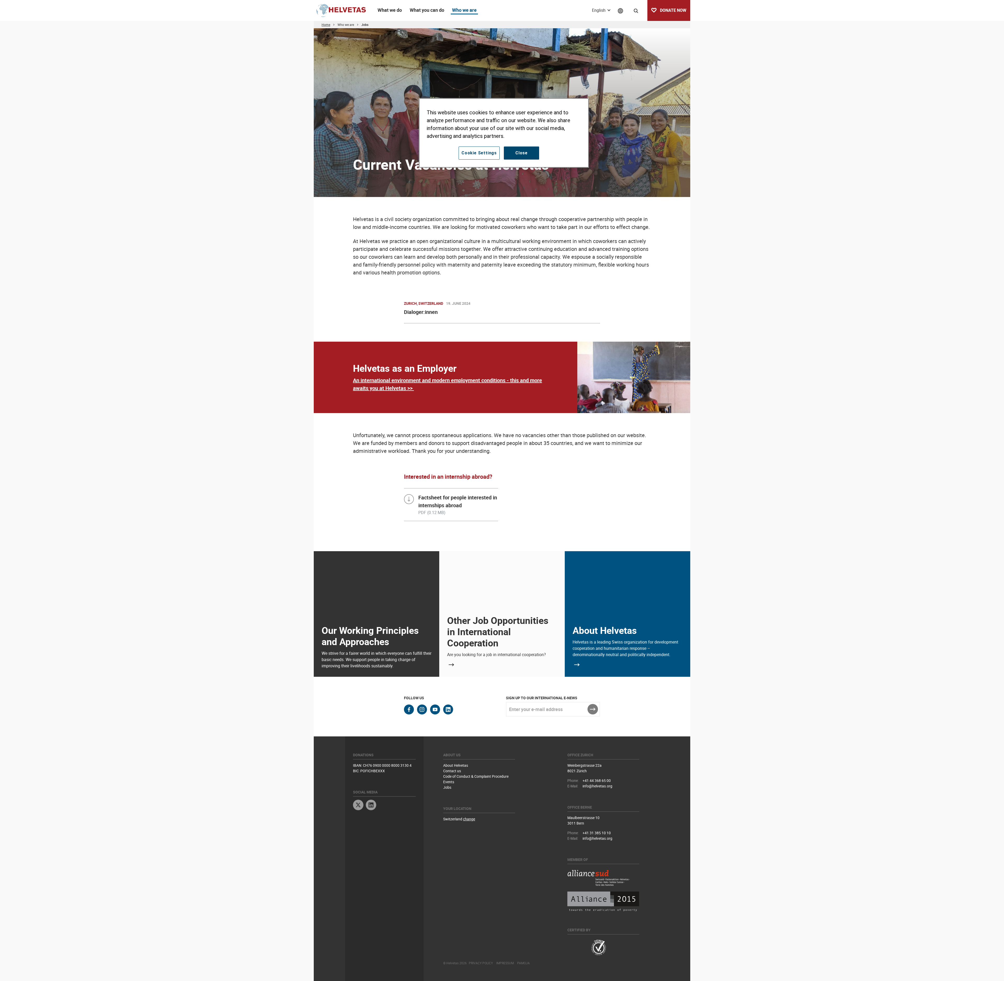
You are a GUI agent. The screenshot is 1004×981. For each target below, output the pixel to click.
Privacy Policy (481, 963)
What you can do (427, 10)
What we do (390, 10)
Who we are (464, 10)
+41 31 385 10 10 (597, 832)
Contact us (452, 770)
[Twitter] (358, 805)
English (599, 10)
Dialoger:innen (421, 311)
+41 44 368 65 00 (597, 780)
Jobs (447, 787)
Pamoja (523, 963)
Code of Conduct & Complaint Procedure (476, 776)
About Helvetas (605, 630)
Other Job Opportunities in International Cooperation (498, 631)
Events (448, 781)
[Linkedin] (371, 805)
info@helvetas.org (597, 785)
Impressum (505, 963)
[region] (504, 133)
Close (521, 152)
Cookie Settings (479, 152)
